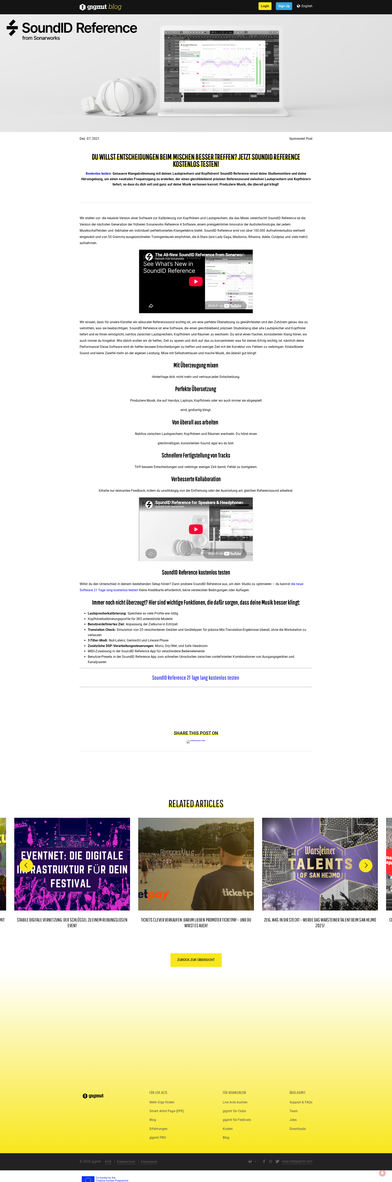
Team (294, 1111)
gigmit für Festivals (237, 1120)
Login (265, 6)
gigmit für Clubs (234, 1111)
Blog (152, 1120)
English (307, 6)
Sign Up (284, 6)
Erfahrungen (158, 1129)
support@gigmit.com (297, 1161)
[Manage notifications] (382, 1173)
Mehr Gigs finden (162, 1102)
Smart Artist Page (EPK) (166, 1111)
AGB (108, 1162)
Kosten (228, 1129)
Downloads (298, 1129)
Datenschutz (126, 1162)
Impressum (149, 1162)
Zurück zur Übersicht (196, 960)
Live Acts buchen (235, 1102)
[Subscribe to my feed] (196, 740)
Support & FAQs (301, 1102)
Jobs (293, 1120)
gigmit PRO (157, 1138)
